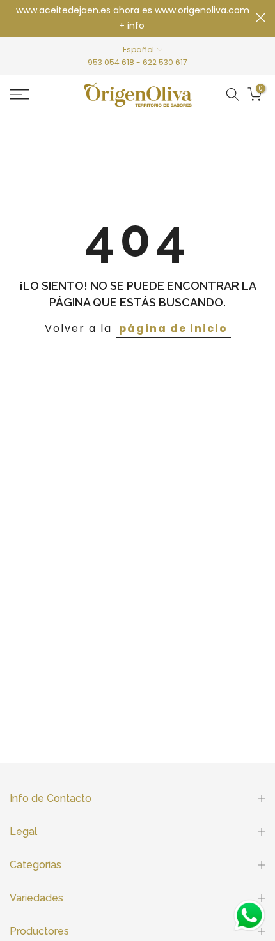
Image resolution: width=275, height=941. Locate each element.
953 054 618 (111, 62)
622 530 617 (165, 62)
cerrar (260, 17)
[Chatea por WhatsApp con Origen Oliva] (249, 915)
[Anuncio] (132, 18)
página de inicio (173, 328)
